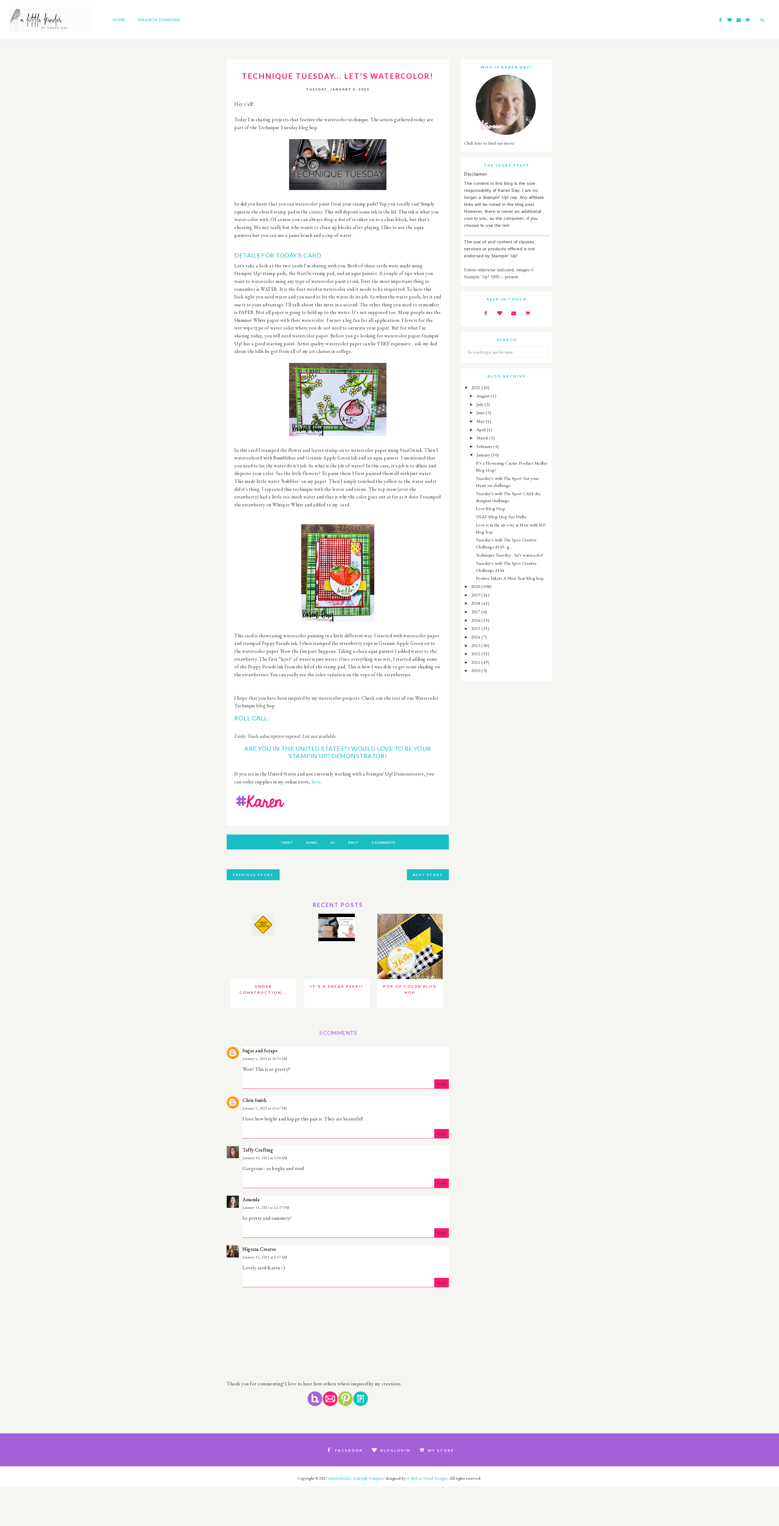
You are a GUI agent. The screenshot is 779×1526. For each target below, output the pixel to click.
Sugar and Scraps (260, 1050)
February (485, 446)
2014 (476, 637)
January (484, 455)
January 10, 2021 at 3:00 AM (265, 1157)
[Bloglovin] (315, 1404)
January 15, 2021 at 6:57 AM (265, 1257)
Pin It (353, 842)
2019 (476, 595)
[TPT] (360, 1404)
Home (119, 19)
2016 (476, 620)
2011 (476, 662)
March (483, 438)
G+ (332, 842)
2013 (476, 645)
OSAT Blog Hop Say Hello (501, 516)
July (481, 404)
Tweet (287, 842)
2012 (476, 653)
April (482, 429)
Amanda (251, 1199)
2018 (476, 603)
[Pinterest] (345, 1404)
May (481, 421)
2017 (476, 611)
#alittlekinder (339, 1478)
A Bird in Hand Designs (427, 1478)
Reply (441, 1083)
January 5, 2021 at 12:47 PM (265, 1108)
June (481, 412)
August (484, 396)
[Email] (330, 1404)
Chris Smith (255, 1100)
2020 (476, 586)
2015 (476, 628)
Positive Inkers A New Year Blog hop (510, 578)
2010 (476, 670)
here (316, 782)
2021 (476, 387)
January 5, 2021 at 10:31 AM (265, 1058)
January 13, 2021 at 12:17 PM (266, 1207)
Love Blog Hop (490, 508)
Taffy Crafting (258, 1150)
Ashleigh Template (369, 1478)
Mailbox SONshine (159, 19)
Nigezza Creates (259, 1249)
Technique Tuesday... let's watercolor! (509, 555)
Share (311, 842)
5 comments (383, 842)
